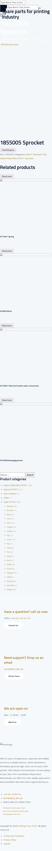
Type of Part (9, 501)
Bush (9, 514)
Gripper (10, 527)
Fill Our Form (14, 676)
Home (15, 38)
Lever (9, 539)
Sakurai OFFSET (10, 489)
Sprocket (29, 158)
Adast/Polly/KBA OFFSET (12, 158)
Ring (8, 556)
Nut (8, 544)
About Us (12, 722)
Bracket (10, 510)
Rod (8, 560)
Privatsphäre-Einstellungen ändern (14, 808)
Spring (9, 581)
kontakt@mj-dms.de (13, 669)
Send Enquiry (8, 150)
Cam (9, 519)
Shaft (9, 577)
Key (8, 535)
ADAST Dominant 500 (36, 154)
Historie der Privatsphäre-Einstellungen (15, 811)
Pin (8, 552)
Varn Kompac (9, 493)
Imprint (6, 843)
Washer (10, 589)
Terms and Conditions (13, 835)
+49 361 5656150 (12, 794)
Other (6, 497)
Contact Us (13, 625)
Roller (9, 564)
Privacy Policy (10, 839)
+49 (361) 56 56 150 (20, 618)
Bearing (10, 506)
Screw (9, 569)
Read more (7, 176)
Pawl (9, 548)
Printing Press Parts (27, 825)
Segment (10, 573)
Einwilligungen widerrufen (11, 814)
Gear (9, 523)
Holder (9, 531)
